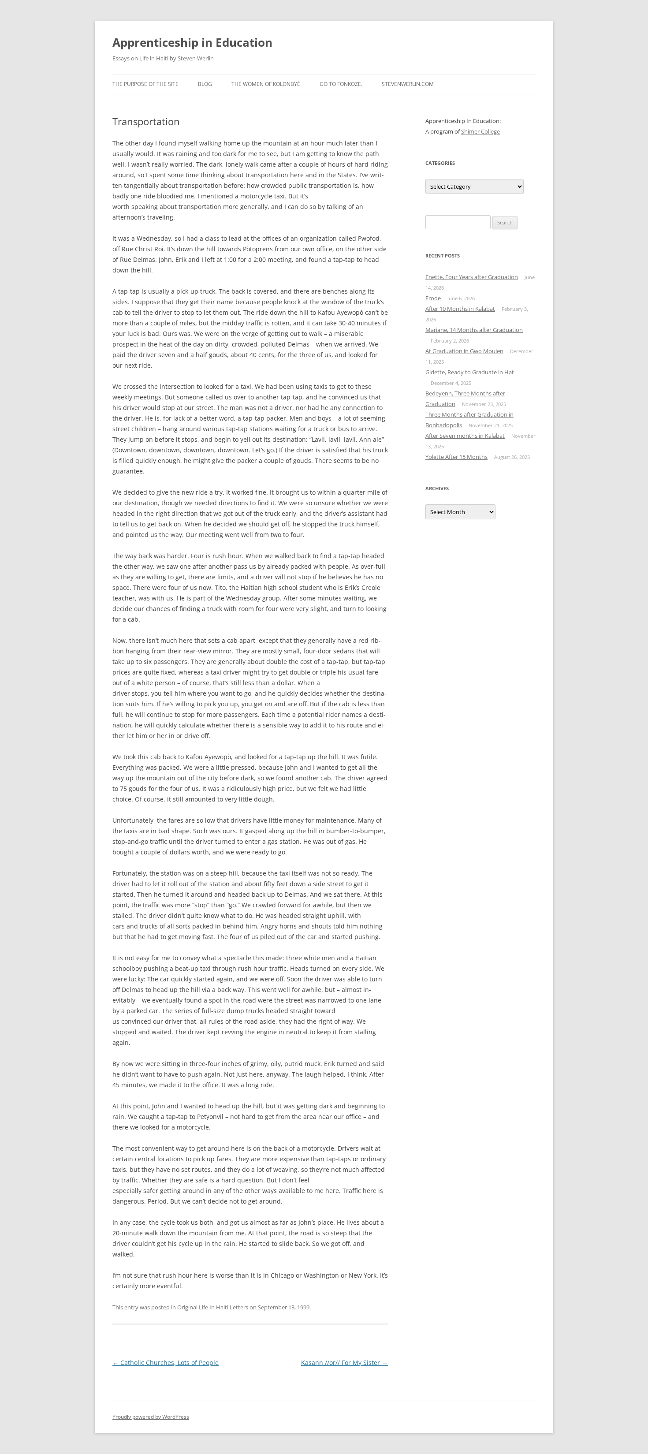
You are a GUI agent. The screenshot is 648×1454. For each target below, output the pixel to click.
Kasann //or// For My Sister (344, 1362)
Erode (433, 298)
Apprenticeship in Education (192, 42)
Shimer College (480, 131)
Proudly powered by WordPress (150, 1416)
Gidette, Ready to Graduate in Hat (469, 372)
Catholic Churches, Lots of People (165, 1362)
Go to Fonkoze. (341, 84)
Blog (205, 84)
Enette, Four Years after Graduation (471, 277)
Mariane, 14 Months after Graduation (474, 330)
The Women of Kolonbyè (265, 84)
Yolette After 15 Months (456, 457)
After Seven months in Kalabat (465, 436)
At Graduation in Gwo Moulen (464, 351)
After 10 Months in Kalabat (460, 309)
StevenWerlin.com (408, 84)
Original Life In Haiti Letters (212, 1307)
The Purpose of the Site (145, 84)
